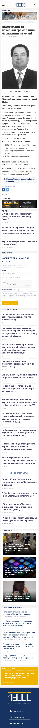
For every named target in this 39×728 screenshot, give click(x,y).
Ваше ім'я (6, 262)
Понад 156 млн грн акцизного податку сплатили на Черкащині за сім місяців (19, 482)
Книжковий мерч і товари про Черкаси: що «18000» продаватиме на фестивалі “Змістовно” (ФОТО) (19, 402)
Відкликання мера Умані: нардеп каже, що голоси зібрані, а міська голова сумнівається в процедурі (18, 230)
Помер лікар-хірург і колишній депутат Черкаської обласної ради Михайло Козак (19, 389)
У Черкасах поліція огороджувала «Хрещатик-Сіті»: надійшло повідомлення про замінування (18, 447)
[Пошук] (35, 5)
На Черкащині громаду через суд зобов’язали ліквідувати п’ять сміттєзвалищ (18, 317)
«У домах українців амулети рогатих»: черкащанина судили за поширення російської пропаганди (19, 460)
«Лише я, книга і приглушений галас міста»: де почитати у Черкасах (19, 519)
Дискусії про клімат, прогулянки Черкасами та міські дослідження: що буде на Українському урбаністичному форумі (19, 348)
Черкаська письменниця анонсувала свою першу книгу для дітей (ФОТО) (19, 364)
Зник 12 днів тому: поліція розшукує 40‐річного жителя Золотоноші (19, 376)
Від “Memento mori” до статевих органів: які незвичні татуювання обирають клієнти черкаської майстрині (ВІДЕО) (18, 417)
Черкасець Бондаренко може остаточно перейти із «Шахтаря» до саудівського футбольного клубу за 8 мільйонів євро (19, 332)
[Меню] (3, 5)
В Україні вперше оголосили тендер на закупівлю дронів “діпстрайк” (19, 494)
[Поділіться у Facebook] (3, 189)
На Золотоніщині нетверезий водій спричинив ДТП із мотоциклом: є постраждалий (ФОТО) (19, 433)
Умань (8, 195)
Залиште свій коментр (10, 290)
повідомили (13, 106)
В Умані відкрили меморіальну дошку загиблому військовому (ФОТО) (17, 217)
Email (4, 270)
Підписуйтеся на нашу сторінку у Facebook (20, 180)
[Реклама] (19, 16)
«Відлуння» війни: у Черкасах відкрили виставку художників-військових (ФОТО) (17, 507)
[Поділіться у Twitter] (7, 189)
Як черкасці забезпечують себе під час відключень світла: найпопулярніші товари (19, 675)
